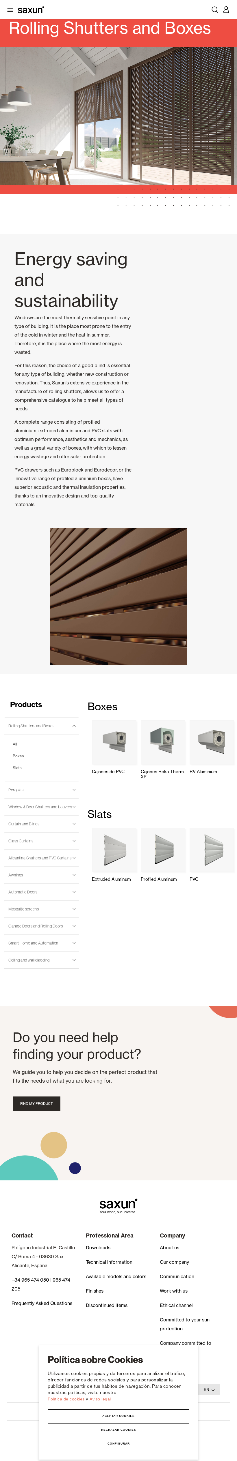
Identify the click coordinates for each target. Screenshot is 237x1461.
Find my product (36, 1103)
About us (169, 1247)
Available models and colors (116, 1276)
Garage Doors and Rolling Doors (35, 926)
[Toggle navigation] (11, 9)
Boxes (18, 756)
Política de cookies (67, 1399)
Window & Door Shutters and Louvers (40, 807)
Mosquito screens (23, 909)
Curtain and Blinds (23, 824)
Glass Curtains (20, 841)
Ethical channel (176, 1305)
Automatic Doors (23, 892)
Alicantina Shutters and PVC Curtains (39, 858)
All (15, 744)
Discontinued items (106, 1305)
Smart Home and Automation (33, 943)
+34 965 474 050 (30, 1280)
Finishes (94, 1291)
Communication (177, 1276)
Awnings (15, 875)
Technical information (109, 1262)
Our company (174, 1262)
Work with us (174, 1291)
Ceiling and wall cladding (29, 960)
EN (206, 1389)
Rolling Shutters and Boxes (31, 725)
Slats (17, 767)
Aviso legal (100, 1399)
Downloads (98, 1247)
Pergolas (15, 790)
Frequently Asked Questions (42, 1303)
